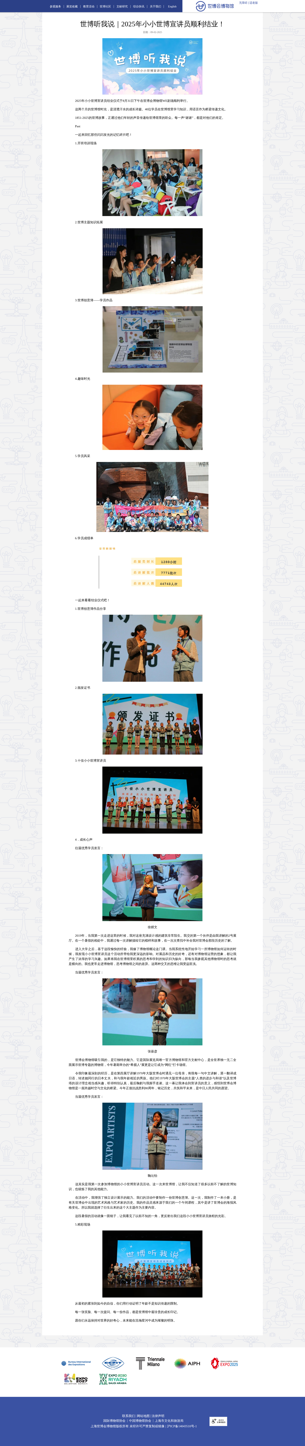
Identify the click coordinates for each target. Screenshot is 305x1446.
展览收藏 (72, 6)
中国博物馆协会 (140, 1420)
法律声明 (158, 1416)
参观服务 (55, 6)
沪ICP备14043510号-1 (182, 1426)
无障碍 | (244, 2)
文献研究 (122, 6)
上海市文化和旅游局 (169, 1420)
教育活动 (88, 6)
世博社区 (105, 6)
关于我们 (155, 6)
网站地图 (143, 1416)
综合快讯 (138, 6)
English (172, 6)
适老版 (253, 2)
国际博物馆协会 (114, 1420)
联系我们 (128, 1416)
